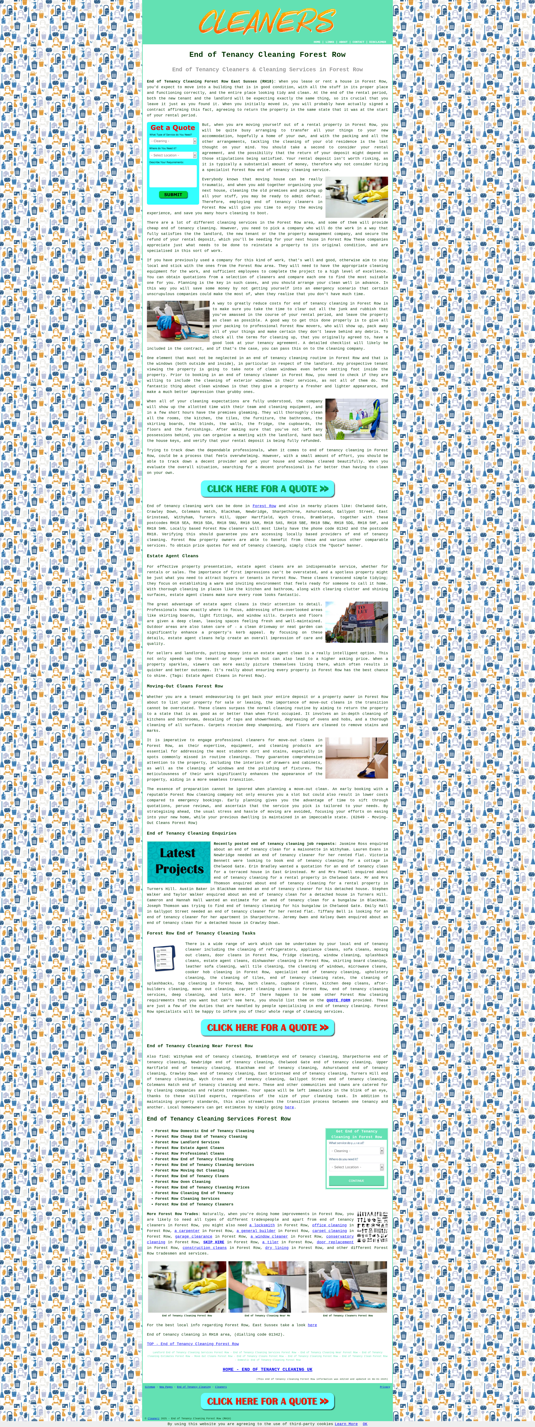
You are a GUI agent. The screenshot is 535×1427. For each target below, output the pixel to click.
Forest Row (264, 506)
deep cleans (355, 983)
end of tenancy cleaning (342, 1006)
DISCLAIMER (377, 42)
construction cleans (205, 1248)
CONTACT (358, 42)
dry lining (277, 1248)
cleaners (238, 529)
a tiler (270, 1242)
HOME (317, 42)
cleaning (282, 708)
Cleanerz (153, 1418)
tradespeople (265, 1220)
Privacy (385, 1387)
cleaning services (322, 1012)
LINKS (330, 42)
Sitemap (150, 1387)
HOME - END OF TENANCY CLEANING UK (267, 1369)
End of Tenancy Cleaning (194, 1387)
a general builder (256, 1231)
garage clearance (193, 1236)
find (163, 1057)
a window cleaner (269, 1236)
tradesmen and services (181, 1253)
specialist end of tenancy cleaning (317, 972)
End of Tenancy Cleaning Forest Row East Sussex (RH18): (211, 81)
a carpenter (187, 1231)
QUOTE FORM (338, 1000)
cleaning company (215, 795)
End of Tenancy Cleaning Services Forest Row (219, 1119)
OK (365, 1424)
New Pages (166, 1387)
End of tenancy (163, 506)
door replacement (335, 1242)
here (289, 1107)
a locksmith (262, 1225)
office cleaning (329, 1225)
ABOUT (343, 42)
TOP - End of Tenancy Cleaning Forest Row (193, 1344)
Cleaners (221, 1387)
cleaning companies (175, 1090)
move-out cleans (296, 740)
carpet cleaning (329, 1231)
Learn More (346, 1424)
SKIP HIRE (213, 1242)
